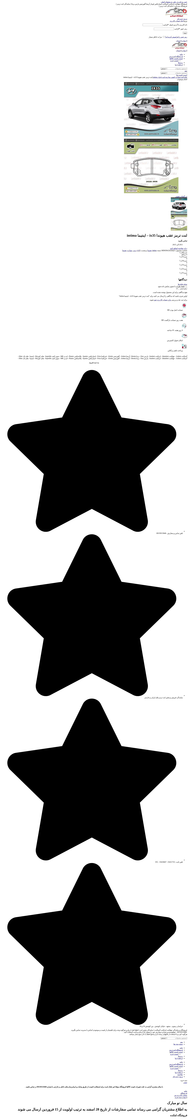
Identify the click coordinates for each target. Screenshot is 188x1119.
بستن (185, 1082)
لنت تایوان (161, 77)
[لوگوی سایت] (176, 17)
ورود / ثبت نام (178, 1077)
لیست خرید (174, 61)
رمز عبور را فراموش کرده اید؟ (176, 37)
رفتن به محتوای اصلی (168, 2)
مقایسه (180, 1074)
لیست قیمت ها (181, 75)
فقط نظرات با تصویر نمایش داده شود (171, 286)
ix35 (138, 250)
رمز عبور (180, 29)
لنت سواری (179, 77)
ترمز (134, 250)
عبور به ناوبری (181, 2)
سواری (129, 250)
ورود (185, 33)
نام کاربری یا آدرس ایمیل (175, 25)
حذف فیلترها (182, 284)
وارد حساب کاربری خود (162, 300)
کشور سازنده (170, 77)
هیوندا (149, 250)
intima (155, 77)
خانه (185, 77)
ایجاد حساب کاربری (177, 21)
